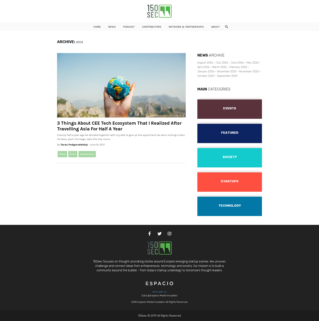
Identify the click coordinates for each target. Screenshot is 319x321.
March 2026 (219, 67)
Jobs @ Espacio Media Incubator (159, 295)
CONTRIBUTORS (151, 26)
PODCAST (129, 26)
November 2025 (249, 71)
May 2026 (253, 62)
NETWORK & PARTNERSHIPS (186, 26)
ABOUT (215, 26)
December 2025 (226, 71)
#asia (62, 154)
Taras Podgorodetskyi (74, 144)
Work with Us (159, 291)
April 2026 (203, 67)
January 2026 (205, 71)
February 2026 (238, 67)
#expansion (87, 154)
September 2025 (227, 76)
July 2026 (222, 62)
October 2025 (205, 76)
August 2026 (205, 62)
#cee (73, 154)
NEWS (112, 26)
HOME (97, 26)
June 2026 (237, 62)
